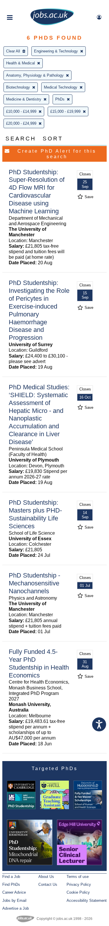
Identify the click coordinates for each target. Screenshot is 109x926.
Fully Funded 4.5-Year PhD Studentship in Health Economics (39, 663)
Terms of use (78, 876)
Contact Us (47, 884)
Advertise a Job (15, 908)
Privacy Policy (79, 884)
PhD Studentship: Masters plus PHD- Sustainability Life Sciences (35, 514)
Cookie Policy (78, 892)
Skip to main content (23, 5)
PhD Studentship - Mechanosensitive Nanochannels (34, 583)
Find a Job (11, 876)
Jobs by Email (14, 900)
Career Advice (14, 892)
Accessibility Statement (87, 900)
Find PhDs (11, 884)
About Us (46, 876)
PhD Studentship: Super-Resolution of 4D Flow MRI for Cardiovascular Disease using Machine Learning (37, 191)
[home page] (52, 24)
